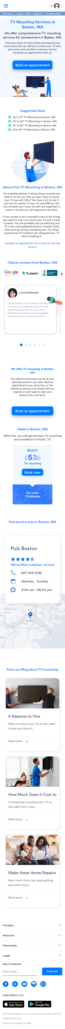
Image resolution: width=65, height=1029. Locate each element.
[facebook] (5, 984)
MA (28, 13)
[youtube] (24, 984)
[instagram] (43, 984)
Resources (8, 935)
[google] (34, 984)
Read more (15, 741)
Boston (38, 13)
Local (20, 13)
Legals (6, 955)
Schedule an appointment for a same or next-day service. (32, 244)
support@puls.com (13, 995)
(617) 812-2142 (31, 573)
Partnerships (10, 945)
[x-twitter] (15, 984)
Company (8, 925)
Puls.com (8, 13)
